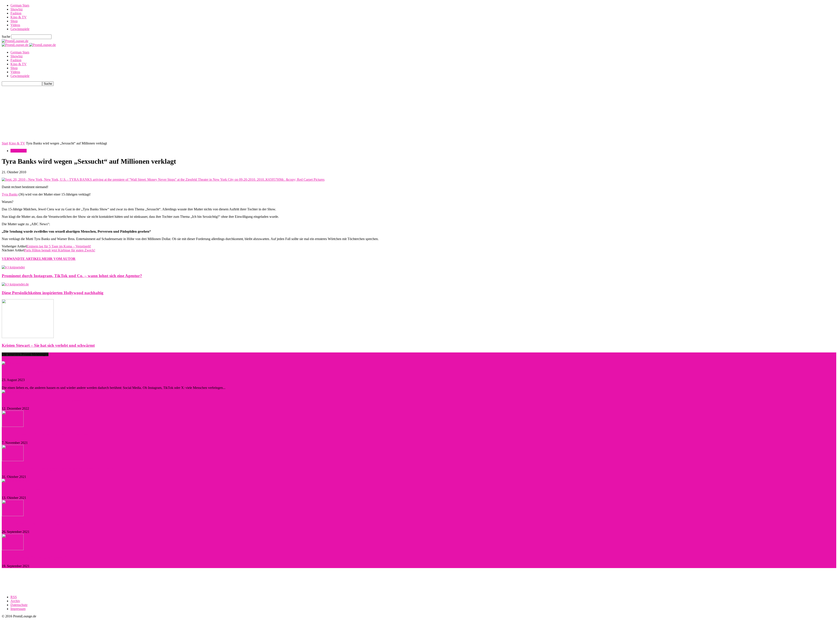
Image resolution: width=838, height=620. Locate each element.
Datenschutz (18, 605)
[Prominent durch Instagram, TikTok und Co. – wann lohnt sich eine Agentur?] (13, 267)
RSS (13, 597)
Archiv (15, 601)
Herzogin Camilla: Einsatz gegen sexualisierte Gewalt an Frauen (59, 468)
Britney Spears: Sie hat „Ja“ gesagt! (34, 557)
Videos (15, 25)
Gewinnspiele (19, 29)
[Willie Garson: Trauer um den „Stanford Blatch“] (13, 515)
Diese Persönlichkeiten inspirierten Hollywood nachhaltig (52, 292)
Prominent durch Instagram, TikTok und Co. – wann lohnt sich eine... (64, 371)
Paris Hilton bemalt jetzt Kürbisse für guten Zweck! (59, 250)
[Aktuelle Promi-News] (15, 481)
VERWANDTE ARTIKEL (22, 259)
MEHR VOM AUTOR (59, 259)
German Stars (19, 5)
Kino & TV (18, 17)
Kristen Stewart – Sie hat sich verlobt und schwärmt (48, 345)
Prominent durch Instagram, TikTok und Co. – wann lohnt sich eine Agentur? (72, 275)
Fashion (15, 13)
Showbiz (16, 9)
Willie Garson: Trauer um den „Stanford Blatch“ (46, 523)
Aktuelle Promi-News (20, 489)
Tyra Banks (10, 194)
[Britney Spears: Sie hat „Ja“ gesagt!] (13, 549)
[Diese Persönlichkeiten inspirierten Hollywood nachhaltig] (15, 284)
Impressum (18, 609)
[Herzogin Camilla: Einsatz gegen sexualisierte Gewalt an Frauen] (13, 460)
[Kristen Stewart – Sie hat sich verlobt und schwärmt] (28, 337)
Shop (14, 21)
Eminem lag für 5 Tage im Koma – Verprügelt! (59, 246)
